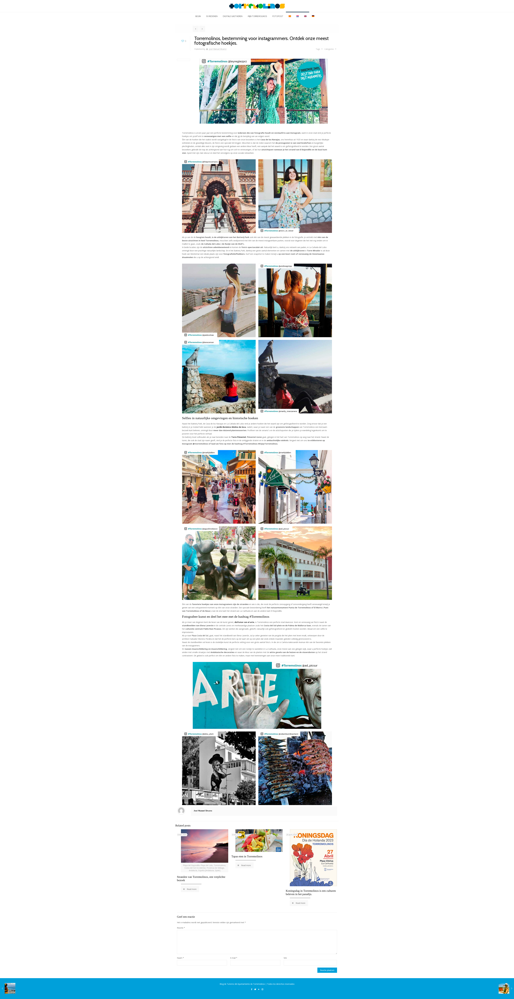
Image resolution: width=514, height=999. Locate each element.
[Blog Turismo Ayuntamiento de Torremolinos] (257, 6)
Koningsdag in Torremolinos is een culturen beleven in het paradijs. (311, 892)
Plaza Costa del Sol (200, 635)
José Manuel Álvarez (217, 49)
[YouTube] (258, 989)
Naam (180, 958)
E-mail (233, 958)
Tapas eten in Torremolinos (246, 856)
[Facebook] (251, 989)
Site (285, 958)
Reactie (181, 928)
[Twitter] (255, 989)
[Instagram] (262, 989)
